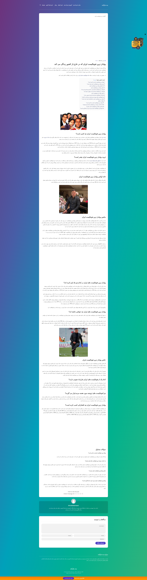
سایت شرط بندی (77, 5)
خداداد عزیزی (47, 137)
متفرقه (43, 5)
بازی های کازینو (49, 5)
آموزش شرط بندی (68, 5)
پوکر (56, 5)
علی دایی (104, 137)
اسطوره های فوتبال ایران (95, 160)
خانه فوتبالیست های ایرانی (83, 75)
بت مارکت (105, 5)
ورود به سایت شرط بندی (68, 578)
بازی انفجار (60, 5)
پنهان (95, 80)
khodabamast (73, 505)
